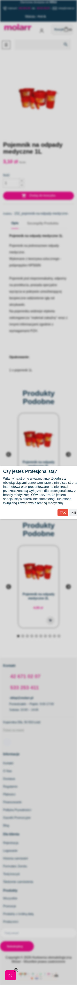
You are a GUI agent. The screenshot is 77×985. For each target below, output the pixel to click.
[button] (10, 975)
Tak (63, 512)
